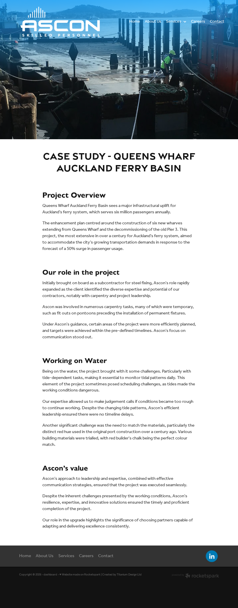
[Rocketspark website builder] (195, 576)
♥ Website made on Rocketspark (79, 574)
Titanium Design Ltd (129, 574)
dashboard (50, 574)
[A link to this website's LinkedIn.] (212, 556)
